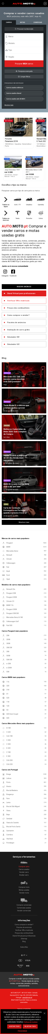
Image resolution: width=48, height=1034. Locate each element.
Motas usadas (24, 890)
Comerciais (37, 22)
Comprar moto (24, 887)
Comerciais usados (24, 908)
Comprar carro (24, 866)
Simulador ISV (13, 337)
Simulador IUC (13, 344)
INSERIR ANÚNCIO (24, 286)
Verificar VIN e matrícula (18, 301)
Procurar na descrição (25, 29)
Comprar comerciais (24, 905)
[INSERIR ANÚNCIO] (45, 3)
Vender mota (24, 893)
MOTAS (22, 22)
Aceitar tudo (14, 1026)
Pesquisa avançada (25, 71)
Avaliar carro (24, 875)
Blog (24, 941)
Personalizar (22, 1031)
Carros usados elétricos (14, 87)
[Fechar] (44, 1012)
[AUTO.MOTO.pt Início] (24, 3)
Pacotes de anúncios (16, 322)
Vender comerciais (24, 911)
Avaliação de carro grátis (18, 330)
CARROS (9, 22)
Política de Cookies (31, 1022)
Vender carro (24, 872)
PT (24, 955)
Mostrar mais (9, 105)
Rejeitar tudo (30, 1026)
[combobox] (25, 36)
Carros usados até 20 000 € (15, 99)
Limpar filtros (25, 77)
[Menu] (3, 3)
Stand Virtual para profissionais (21, 293)
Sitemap (24, 939)
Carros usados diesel (13, 93)
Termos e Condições (24, 1009)
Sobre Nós (24, 947)
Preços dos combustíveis (18, 308)
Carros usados (24, 869)
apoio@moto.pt (27, 997)
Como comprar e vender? (18, 315)
